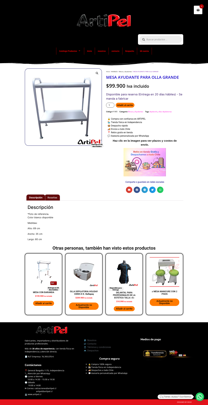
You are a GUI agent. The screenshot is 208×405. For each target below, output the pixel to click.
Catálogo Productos (68, 51)
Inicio (89, 51)
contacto (115, 51)
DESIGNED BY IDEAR (184, 402)
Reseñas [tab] (52, 197)
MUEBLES (114, 72)
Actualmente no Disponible (84, 306)
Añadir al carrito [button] (43, 303)
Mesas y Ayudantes (125, 72)
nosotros (102, 51)
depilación (153, 111)
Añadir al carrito (125, 105)
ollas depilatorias (165, 111)
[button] (97, 73)
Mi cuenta (144, 51)
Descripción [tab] (35, 197)
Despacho (129, 51)
